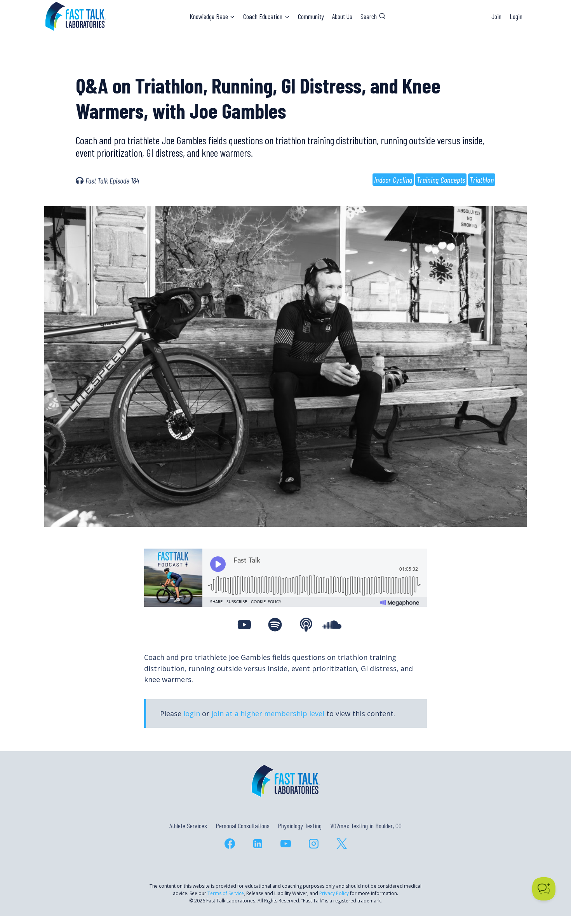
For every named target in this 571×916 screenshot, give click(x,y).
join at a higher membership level (267, 713)
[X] (341, 843)
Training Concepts (441, 179)
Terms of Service (225, 893)
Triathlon (482, 179)
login (191, 713)
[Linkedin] (257, 843)
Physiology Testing (300, 825)
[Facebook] (229, 843)
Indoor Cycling (393, 179)
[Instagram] (313, 843)
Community (311, 16)
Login (516, 16)
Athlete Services (188, 825)
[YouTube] (285, 843)
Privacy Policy (334, 893)
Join (496, 16)
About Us (342, 16)
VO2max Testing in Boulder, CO (366, 825)
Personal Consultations (243, 825)
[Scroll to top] (551, 876)
